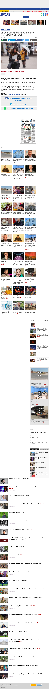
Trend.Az (28, 11)
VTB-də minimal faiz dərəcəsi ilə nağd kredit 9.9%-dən (12, 71)
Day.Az (24, 11)
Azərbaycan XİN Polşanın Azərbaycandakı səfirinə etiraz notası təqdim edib (28, 588)
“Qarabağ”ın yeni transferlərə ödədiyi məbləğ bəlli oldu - (24, 648)
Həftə (39, 320)
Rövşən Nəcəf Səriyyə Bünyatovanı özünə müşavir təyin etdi (25, 674)
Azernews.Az (34, 11)
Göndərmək (34, 449)
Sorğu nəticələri (44, 449)
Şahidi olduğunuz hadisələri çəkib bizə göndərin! (19, 108)
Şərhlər (46, 320)
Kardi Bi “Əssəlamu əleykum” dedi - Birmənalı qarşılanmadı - (26, 503)
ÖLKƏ (9, 9)
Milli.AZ (5, 14)
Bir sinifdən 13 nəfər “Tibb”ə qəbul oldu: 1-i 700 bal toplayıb (25, 563)
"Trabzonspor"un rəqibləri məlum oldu (18, 631)
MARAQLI (35, 9)
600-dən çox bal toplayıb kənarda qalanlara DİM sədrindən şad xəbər (26, 597)
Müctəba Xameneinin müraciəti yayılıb (19, 478)
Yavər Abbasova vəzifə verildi (16, 512)
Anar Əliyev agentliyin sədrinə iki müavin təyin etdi (24, 622)
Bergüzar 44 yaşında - (16, 554)
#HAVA (3, 74)
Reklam (6, 11)
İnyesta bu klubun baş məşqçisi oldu (18, 580)
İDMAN (26, 9)
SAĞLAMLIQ (41, 9)
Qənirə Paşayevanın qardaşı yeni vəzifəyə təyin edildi (23, 665)
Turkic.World (45, 11)
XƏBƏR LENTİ (3, 9)
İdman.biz (40, 11)
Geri (0, 22)
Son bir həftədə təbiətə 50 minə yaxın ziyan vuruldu (22, 656)
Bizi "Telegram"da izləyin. (20, 104)
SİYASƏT (14, 9)
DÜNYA (30, 9)
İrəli (48, 22)
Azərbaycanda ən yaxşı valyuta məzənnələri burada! (39, 26)
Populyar (33, 320)
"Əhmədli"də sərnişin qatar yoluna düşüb (19, 571)
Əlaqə (2, 11)
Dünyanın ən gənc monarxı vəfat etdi (18, 520)
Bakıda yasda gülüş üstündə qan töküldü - (22, 605)
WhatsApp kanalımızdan (14, 94)
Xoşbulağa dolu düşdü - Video (16, 546)
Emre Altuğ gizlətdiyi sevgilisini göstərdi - (21, 529)
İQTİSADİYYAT (20, 9)
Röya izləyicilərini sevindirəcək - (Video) (19, 495)
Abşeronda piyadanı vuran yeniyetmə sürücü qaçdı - (25, 614)
